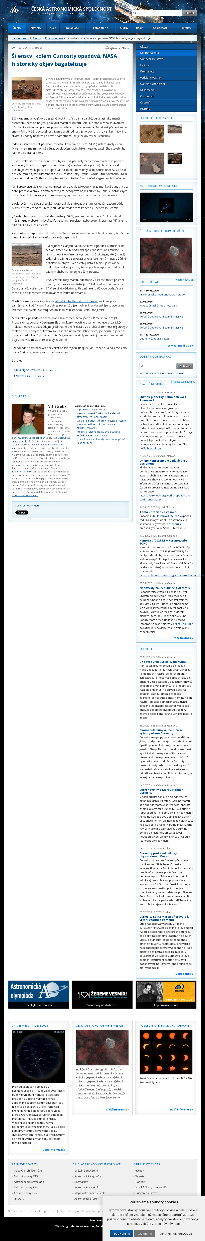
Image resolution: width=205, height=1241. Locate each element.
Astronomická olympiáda (29, 1182)
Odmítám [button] (145, 1233)
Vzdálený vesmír (150, 77)
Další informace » (54, 1150)
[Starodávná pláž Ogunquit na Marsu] (180, 158)
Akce (53, 28)
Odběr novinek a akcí (156, 356)
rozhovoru (172, 524)
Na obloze (72, 28)
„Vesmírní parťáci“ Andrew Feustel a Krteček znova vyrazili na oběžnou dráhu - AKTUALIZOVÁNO (101, 424)
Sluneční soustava (151, 59)
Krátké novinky (151, 384)
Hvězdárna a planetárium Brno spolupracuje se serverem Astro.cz (99, 1211)
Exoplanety (147, 71)
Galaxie (139, 1176)
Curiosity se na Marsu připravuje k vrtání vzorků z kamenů (164, 918)
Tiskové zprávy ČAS (26, 1176)
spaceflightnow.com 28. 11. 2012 (35, 370)
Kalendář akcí (150, 282)
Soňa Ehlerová (167, 456)
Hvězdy (145, 65)
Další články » (184, 974)
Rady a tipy (81, 1182)
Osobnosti (147, 96)
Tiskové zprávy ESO (26, 1187)
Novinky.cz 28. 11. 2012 (29, 375)
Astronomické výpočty (87, 1176)
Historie (145, 109)
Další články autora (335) (90, 406)
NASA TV (19, 1198)
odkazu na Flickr (183, 624)
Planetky (140, 1182)
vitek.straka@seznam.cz (25, 495)
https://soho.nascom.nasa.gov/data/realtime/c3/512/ (172, 575)
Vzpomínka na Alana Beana (92, 409)
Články (17, 28)
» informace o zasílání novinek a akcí (162, 373)
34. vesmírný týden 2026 (30, 1025)
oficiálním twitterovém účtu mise (76, 301)
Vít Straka (37, 47)
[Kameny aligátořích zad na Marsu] (180, 129)
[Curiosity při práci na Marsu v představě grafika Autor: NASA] (27, 98)
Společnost (160, 28)
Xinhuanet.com (152, 448)
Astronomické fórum (86, 1198)
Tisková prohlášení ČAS (28, 1170)
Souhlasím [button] (122, 1233)
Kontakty (185, 28)
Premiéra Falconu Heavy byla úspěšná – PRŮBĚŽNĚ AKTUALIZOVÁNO (99, 433)
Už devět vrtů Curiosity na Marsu (163, 662)
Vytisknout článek (119, 48)
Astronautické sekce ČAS (33, 437)
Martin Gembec (168, 392)
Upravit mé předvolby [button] (177, 1233)
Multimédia (147, 90)
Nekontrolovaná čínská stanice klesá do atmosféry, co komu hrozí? (99, 415)
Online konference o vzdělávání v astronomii (163, 462)
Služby (124, 28)
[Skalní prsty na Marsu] (152, 163)
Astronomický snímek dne (160, 186)
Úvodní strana (20, 38)
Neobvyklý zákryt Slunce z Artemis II (166, 588)
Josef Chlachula (168, 507)
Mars (36, 505)
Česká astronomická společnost (36, 1211)
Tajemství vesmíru (22, 471)
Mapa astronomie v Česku (90, 1193)
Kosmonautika (54, 38)
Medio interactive (82, 1226)
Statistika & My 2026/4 (169, 516)
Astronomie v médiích (87, 1187)
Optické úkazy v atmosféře (151, 1187)
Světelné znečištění (152, 84)
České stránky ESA (25, 1193)
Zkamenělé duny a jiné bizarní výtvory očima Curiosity (161, 731)
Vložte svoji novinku (184, 381)
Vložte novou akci (185, 279)
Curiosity (28, 505)
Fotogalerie (100, 28)
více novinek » (183, 638)
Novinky (36, 28)
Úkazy (144, 46)
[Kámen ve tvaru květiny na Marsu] (152, 134)
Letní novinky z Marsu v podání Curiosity (162, 791)
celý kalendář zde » (180, 345)
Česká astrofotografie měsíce (163, 231)
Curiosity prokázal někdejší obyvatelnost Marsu (159, 854)
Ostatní (145, 102)
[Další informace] (38, 1056)
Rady (139, 28)
